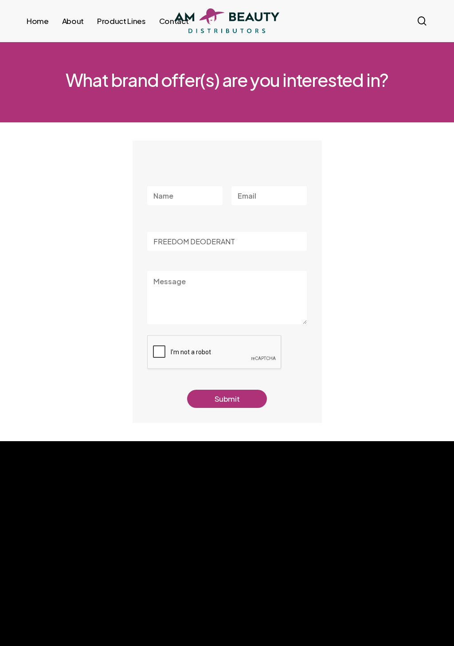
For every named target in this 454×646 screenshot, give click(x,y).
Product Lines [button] (242, 562)
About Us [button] (237, 545)
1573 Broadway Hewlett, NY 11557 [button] (362, 571)
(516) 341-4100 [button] (343, 554)
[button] (51, 615)
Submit (227, 398)
